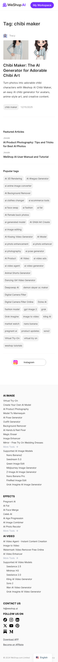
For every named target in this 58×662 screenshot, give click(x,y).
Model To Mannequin (14, 413)
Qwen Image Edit (15, 463)
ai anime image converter (18, 185)
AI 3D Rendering (13, 178)
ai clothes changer (14, 200)
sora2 (46, 331)
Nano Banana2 (14, 455)
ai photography (13, 251)
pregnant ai (11, 331)
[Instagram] (11, 620)
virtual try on (30, 338)
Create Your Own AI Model (17, 404)
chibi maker (11, 107)
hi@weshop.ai (10, 608)
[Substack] (5, 632)
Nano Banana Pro (15, 476)
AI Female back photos (17, 214)
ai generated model (15, 222)
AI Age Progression (13, 518)
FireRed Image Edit (16, 480)
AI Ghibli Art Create (40, 222)
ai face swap (11, 207)
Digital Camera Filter (15, 294)
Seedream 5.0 (13, 459)
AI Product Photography (16, 409)
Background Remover (14, 425)
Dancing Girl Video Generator (20, 280)
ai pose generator (34, 251)
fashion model (12, 309)
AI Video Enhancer (12, 553)
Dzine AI (42, 301)
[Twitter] (5, 626)
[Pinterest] (17, 626)
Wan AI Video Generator (18, 587)
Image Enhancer (11, 438)
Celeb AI (7, 514)
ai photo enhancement (16, 244)
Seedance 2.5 (13, 566)
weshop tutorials (13, 345)
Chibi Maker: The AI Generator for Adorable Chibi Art (25, 70)
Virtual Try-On (12, 338)
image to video (31, 316)
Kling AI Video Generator (19, 579)
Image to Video (11, 545)
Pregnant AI (9, 501)
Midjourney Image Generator (21, 467)
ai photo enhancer (42, 244)
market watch (12, 323)
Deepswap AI (12, 287)
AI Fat (6, 505)
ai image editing (13, 229)
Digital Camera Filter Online (19, 301)
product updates (30, 331)
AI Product (10, 258)
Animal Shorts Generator (17, 273)
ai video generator (34, 265)
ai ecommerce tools (39, 200)
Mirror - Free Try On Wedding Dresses (23, 442)
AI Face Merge (11, 509)
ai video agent (12, 265)
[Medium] (11, 632)
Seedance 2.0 (13, 574)
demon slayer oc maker (35, 287)
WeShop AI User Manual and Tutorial (25, 156)
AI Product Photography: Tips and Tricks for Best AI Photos (28, 144)
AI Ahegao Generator (37, 178)
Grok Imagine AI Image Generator (24, 484)
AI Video (24, 258)
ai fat (40, 207)
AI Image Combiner (13, 522)
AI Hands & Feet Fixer (14, 430)
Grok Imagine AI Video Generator (23, 591)
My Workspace (42, 5)
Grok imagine (12, 316)
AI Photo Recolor (12, 526)
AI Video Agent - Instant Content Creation (25, 541)
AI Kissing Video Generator (19, 236)
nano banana (31, 323)
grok (43, 309)
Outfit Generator (11, 421)
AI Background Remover (17, 193)
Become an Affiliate (13, 644)
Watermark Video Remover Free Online (23, 549)
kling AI (47, 316)
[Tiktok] (5, 620)
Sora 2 (9, 583)
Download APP (11, 639)
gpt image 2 (30, 309)
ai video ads (40, 258)
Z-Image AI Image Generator (21, 472)
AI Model (41, 236)
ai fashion (28, 207)
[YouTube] (11, 626)
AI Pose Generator (12, 417)
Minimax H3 (12, 570)
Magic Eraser (10, 434)
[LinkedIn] (17, 620)
